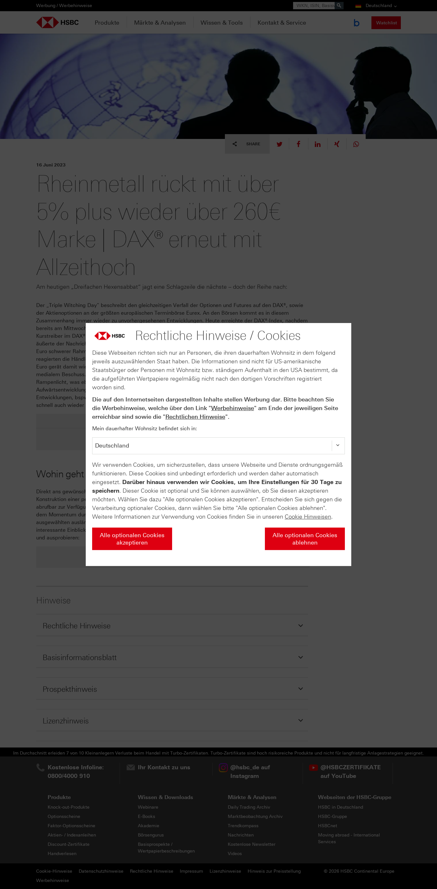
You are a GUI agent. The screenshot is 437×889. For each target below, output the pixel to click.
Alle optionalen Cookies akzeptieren (132, 539)
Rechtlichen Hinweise (195, 416)
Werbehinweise (232, 408)
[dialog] (218, 444)
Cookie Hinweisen (308, 516)
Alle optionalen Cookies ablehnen (305, 539)
